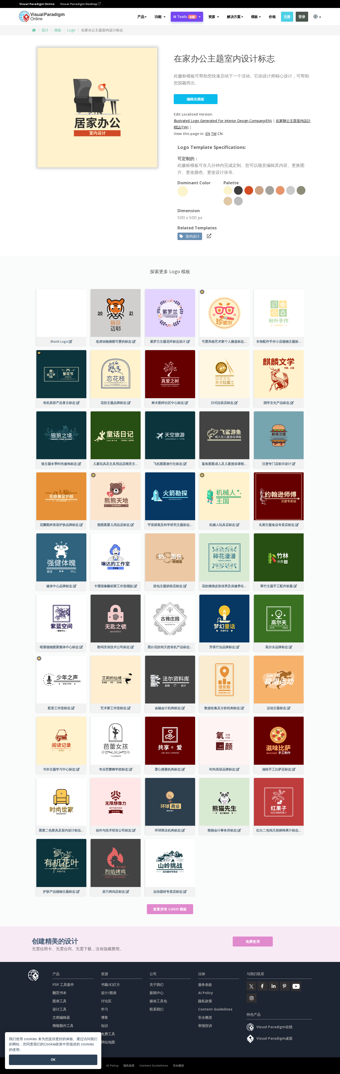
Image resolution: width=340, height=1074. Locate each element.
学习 (104, 1009)
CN (220, 133)
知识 (104, 1025)
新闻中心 (157, 992)
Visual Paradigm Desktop (79, 4)
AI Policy (205, 992)
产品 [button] (140, 16)
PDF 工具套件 (63, 984)
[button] (160, 17)
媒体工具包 (158, 1001)
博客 (104, 1017)
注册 (287, 16)
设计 (45, 30)
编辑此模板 (196, 99)
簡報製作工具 (63, 1025)
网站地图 (108, 1042)
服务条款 (205, 984)
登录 (301, 16)
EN (207, 133)
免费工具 (108, 1033)
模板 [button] (254, 16)
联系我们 (157, 1009)
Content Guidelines (215, 1009)
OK (53, 1060)
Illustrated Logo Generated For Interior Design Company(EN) (223, 120)
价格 (272, 16)
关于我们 (157, 984)
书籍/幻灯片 (110, 984)
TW (214, 133)
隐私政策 (205, 1001)
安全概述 (205, 1017)
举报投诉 (205, 1025)
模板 (57, 30)
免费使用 (253, 941)
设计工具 (59, 1009)
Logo (71, 30)
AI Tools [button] (184, 16)
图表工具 (59, 1001)
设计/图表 (108, 992)
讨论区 (106, 1001)
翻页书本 (59, 992)
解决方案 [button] (234, 16)
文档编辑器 (61, 1017)
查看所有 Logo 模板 (170, 909)
